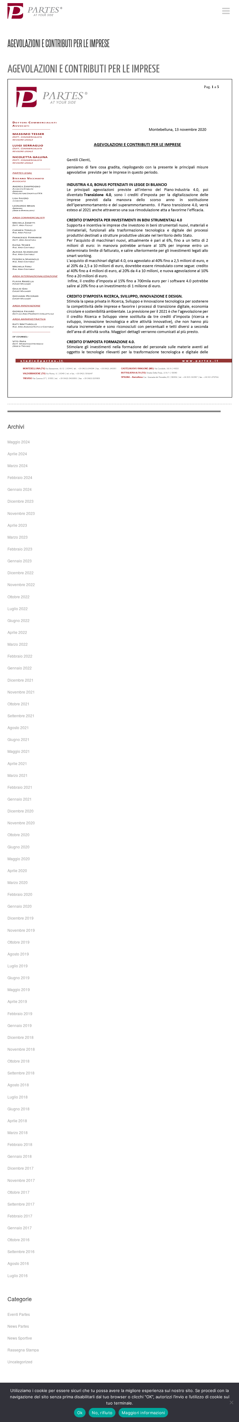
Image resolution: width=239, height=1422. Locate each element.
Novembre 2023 (21, 513)
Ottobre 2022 (18, 596)
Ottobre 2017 (18, 1192)
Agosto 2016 (18, 1263)
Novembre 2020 (21, 822)
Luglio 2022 (17, 608)
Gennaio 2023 (19, 560)
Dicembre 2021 (20, 680)
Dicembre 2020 (20, 810)
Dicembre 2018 (20, 1037)
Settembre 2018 (21, 1072)
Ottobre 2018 (18, 1061)
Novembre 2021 (21, 691)
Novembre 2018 (21, 1049)
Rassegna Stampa (23, 1349)
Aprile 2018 (17, 1120)
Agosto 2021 (18, 727)
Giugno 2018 (18, 1108)
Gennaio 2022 (19, 667)
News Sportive (19, 1338)
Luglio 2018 (17, 1096)
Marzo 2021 (17, 775)
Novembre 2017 (21, 1180)
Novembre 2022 (21, 584)
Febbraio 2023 (19, 548)
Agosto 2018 (18, 1084)
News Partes (18, 1326)
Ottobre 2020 (18, 834)
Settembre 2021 (21, 715)
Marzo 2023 (17, 537)
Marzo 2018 (17, 1132)
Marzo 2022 (17, 644)
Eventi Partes (18, 1314)
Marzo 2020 (17, 882)
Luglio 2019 (17, 965)
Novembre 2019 (21, 930)
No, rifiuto (102, 1412)
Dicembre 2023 (20, 501)
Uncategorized (19, 1361)
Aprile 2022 (17, 632)
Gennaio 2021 (19, 799)
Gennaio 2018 (19, 1156)
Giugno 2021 (18, 739)
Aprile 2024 (17, 453)
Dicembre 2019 (20, 918)
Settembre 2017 (21, 1204)
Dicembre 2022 (20, 572)
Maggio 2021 (18, 751)
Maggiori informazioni (143, 1412)
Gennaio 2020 (19, 906)
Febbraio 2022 (19, 656)
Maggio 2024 (18, 441)
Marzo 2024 (17, 465)
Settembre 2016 (21, 1251)
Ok (80, 1412)
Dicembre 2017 (20, 1168)
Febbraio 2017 (19, 1215)
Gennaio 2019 (19, 1025)
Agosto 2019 (18, 953)
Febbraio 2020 (19, 894)
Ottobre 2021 (18, 703)
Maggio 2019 (18, 989)
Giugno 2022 (18, 620)
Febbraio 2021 (19, 787)
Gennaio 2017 (19, 1227)
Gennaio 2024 (19, 489)
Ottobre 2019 (18, 942)
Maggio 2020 (18, 858)
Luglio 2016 (17, 1275)
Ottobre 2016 (18, 1239)
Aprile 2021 (17, 763)
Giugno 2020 (18, 846)
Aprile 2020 (17, 870)
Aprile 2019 (17, 1001)
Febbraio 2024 (19, 477)
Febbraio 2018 (19, 1144)
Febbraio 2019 (19, 1013)
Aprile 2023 (17, 525)
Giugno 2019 (18, 977)
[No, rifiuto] (231, 1402)
